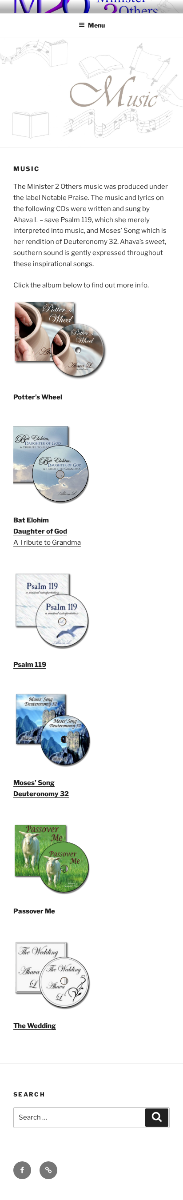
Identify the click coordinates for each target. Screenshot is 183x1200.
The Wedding (34, 1026)
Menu (96, 25)
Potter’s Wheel (37, 397)
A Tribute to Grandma (47, 542)
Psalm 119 (29, 665)
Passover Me (34, 911)
